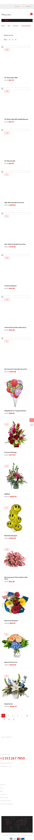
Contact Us (3, 794)
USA (9, 26)
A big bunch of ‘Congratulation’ (15, 411)
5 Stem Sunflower (10, 286)
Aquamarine (8, 704)
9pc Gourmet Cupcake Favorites (15, 369)
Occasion (15, 26)
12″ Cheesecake (9, 161)
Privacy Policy (4, 797)
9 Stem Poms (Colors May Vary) (15, 327)
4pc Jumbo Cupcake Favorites (15, 244)
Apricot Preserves (10, 662)
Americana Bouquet (11, 620)
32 (12, 39)
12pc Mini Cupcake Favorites (14, 202)
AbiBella (7, 494)
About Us (3, 785)
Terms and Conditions (6, 804)
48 (15, 39)
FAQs (1, 788)
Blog (1, 791)
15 (4, 719)
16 (9, 39)
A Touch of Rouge (10, 452)
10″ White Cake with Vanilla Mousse (16, 119)
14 (27, 715)
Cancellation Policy (5, 800)
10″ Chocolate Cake (11, 77)
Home (3, 26)
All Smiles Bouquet (10, 536)
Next (14, 719)
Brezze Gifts (16, 835)
